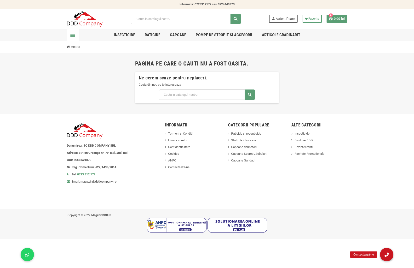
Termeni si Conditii (180, 133)
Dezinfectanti (303, 147)
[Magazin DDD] (85, 18)
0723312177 (203, 4)
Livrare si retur (177, 140)
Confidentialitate (179, 147)
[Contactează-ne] (386, 254)
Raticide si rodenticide (246, 133)
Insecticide (302, 133)
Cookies (173, 153)
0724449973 (226, 4)
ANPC (172, 160)
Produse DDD (303, 140)
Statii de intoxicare (243, 140)
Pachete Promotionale (309, 153)
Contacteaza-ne (179, 167)
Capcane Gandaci (243, 160)
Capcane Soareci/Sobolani (249, 153)
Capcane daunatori (244, 147)
